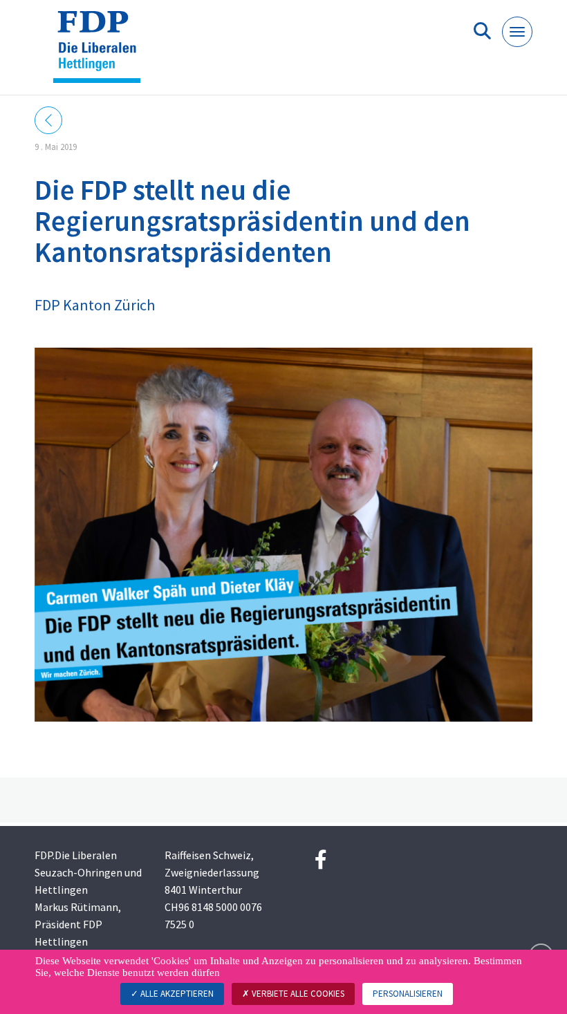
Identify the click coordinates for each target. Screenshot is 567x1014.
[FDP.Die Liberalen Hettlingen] (102, 53)
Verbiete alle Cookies (297, 993)
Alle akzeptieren (176, 993)
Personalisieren (408, 993)
